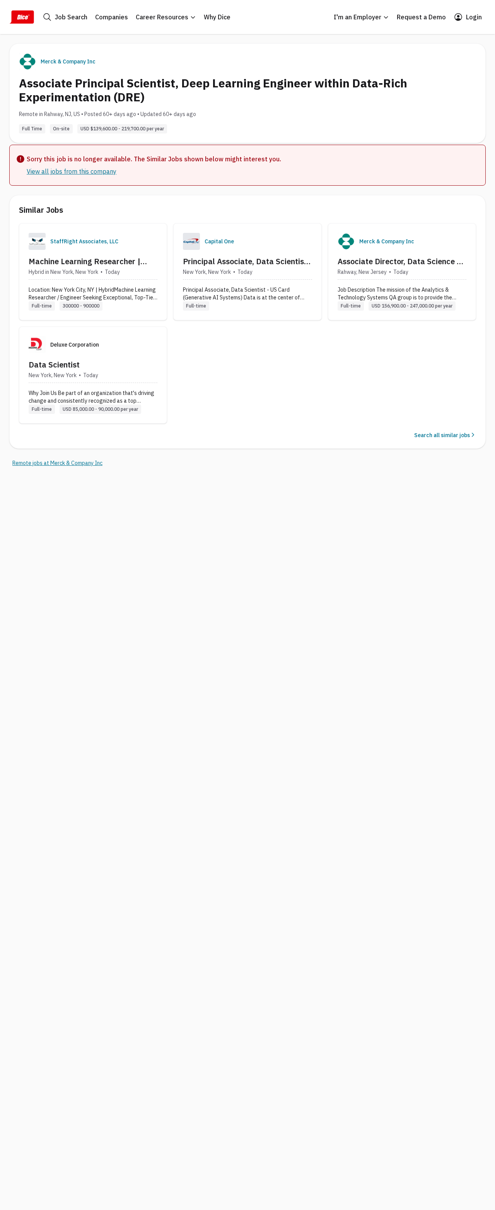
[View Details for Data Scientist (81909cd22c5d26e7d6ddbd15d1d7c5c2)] (93, 375)
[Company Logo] (37, 241)
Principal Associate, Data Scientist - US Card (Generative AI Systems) (245, 261)
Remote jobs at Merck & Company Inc (57, 463)
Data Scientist (54, 364)
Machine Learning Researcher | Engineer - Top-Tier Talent (84, 261)
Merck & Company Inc (68, 61)
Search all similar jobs (442, 435)
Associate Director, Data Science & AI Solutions (400, 261)
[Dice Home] (21, 17)
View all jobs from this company (71, 171)
